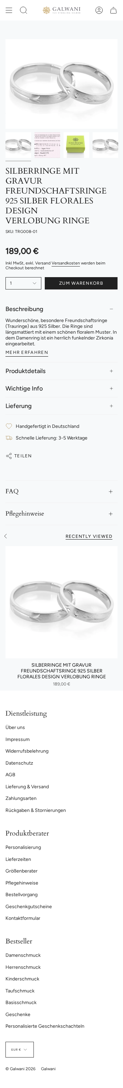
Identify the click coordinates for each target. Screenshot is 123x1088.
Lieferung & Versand (27, 787)
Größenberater (21, 871)
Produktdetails (25, 371)
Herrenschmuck (23, 967)
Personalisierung (23, 847)
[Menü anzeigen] (9, 10)
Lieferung (18, 406)
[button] (23, 10)
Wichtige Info (24, 388)
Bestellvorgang (21, 895)
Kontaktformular (22, 918)
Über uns (15, 727)
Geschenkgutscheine (28, 907)
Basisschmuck (21, 1002)
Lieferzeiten (18, 859)
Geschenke (17, 1014)
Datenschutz (19, 763)
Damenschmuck (23, 955)
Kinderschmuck (22, 979)
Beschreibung (24, 309)
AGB (10, 775)
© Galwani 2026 (20, 1068)
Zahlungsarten (21, 798)
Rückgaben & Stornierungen (35, 810)
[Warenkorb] (113, 10)
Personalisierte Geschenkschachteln (44, 1026)
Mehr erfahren (26, 352)
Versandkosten (66, 263)
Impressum (17, 739)
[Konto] (99, 10)
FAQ (12, 491)
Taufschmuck (20, 991)
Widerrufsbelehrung (27, 751)
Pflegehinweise (24, 513)
